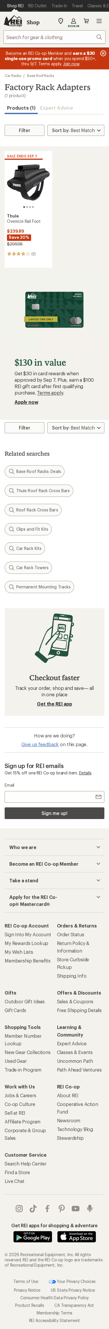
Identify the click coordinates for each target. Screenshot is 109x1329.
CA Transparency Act (74, 1305)
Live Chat (14, 1181)
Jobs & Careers (20, 1095)
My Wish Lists (19, 952)
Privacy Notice (27, 1290)
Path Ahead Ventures (79, 1069)
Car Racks (13, 75)
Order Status (70, 934)
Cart (86, 21)
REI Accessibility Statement (54, 1320)
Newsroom (69, 1120)
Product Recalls (29, 1305)
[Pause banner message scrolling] (103, 53)
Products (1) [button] (21, 108)
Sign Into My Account (28, 934)
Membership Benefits (28, 960)
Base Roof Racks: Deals (38, 471)
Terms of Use (25, 1281)
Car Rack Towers (32, 567)
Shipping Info (72, 976)
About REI (68, 1095)
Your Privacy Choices (76, 1281)
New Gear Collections (28, 1052)
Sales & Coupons (75, 1001)
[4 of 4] (32, 207)
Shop (33, 22)
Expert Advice (56, 108)
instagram (19, 1208)
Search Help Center (26, 1163)
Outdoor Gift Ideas (25, 1001)
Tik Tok (33, 1208)
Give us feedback (40, 744)
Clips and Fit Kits (32, 529)
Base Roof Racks (40, 75)
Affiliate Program (22, 1121)
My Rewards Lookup (26, 943)
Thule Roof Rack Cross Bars (43, 490)
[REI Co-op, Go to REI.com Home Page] (12, 21)
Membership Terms (54, 1312)
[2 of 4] (27, 207)
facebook (47, 1208)
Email (9, 785)
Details (85, 772)
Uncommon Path (75, 1061)
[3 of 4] (29, 207)
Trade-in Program (23, 1069)
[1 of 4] (24, 207)
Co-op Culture (20, 1104)
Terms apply (50, 392)
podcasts (90, 1208)
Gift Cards (15, 1010)
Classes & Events (75, 1052)
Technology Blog (75, 1129)
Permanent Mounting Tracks (43, 586)
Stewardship (70, 1138)
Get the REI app (54, 703)
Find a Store (17, 1172)
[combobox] (54, 37)
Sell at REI (15, 1113)
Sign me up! (54, 813)
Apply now (26, 402)
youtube (76, 1208)
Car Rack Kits (29, 548)
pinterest (62, 1208)
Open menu (99, 21)
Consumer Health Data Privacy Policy (54, 1297)
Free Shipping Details (79, 1010)
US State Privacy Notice (73, 1290)
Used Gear (16, 1061)
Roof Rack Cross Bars (37, 509)
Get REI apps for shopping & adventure (54, 1225)
